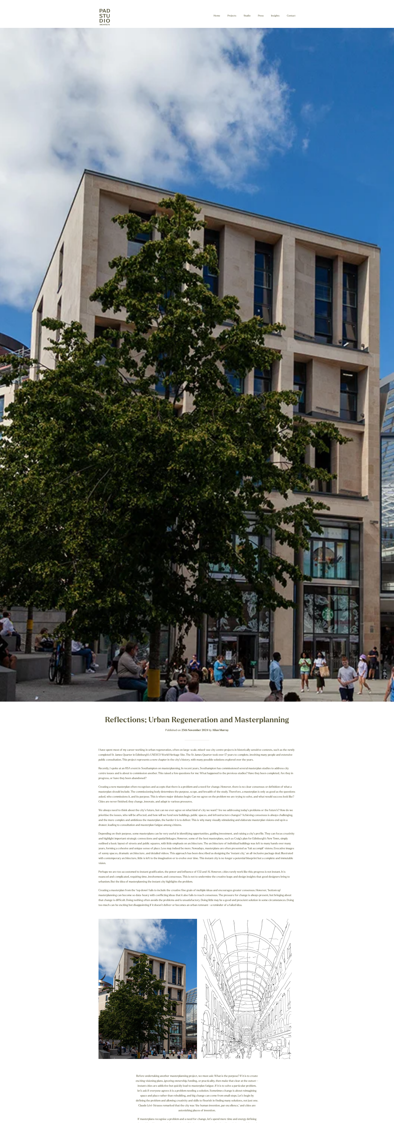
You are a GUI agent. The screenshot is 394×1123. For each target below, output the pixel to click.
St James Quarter (121, 755)
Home (217, 16)
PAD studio (107, 17)
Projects (231, 16)
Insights (275, 16)
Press (261, 16)
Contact (291, 16)
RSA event (131, 768)
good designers (271, 877)
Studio (247, 16)
